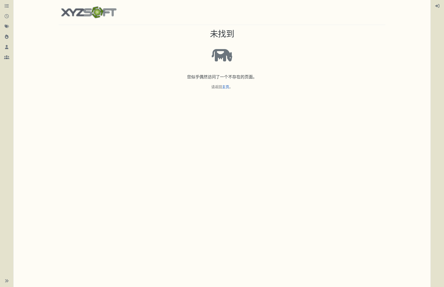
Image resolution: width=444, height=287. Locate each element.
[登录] (437, 6)
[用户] (6, 47)
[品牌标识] (89, 12)
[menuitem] (437, 6)
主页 (225, 87)
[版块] (6, 6)
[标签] (6, 27)
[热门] (6, 37)
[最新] (6, 16)
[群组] (6, 57)
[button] (6, 281)
